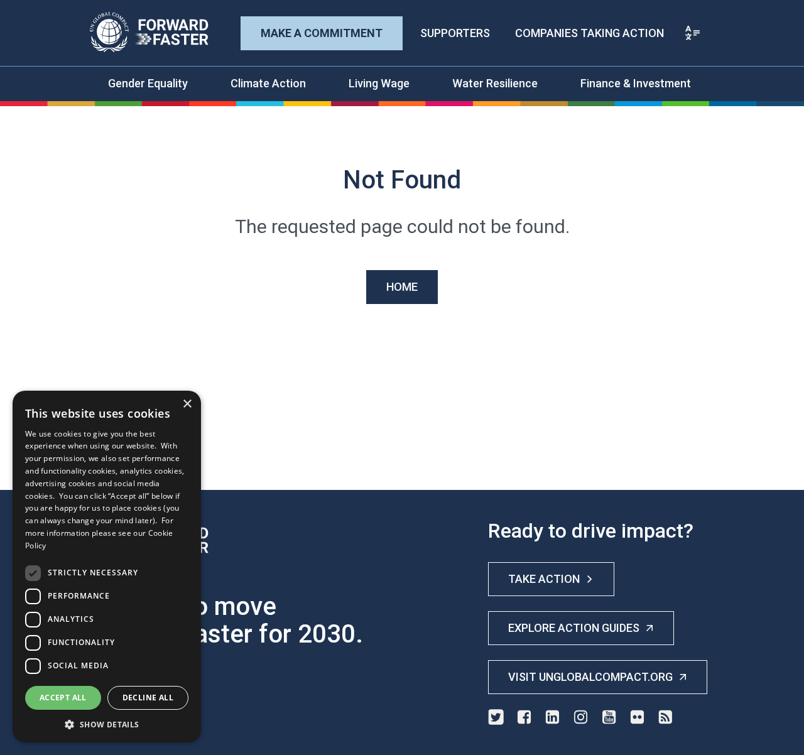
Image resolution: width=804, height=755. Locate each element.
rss (665, 717)
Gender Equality (148, 83)
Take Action (544, 578)
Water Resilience (495, 83)
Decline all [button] (147, 697)
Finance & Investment (635, 83)
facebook (524, 717)
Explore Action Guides (573, 627)
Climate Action (268, 83)
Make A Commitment (322, 33)
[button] (106, 724)
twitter (496, 717)
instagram (581, 717)
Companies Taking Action (589, 33)
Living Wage (379, 83)
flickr (637, 717)
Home (402, 286)
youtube (609, 717)
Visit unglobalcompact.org (590, 676)
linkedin (552, 717)
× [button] (187, 404)
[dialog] (107, 566)
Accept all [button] (63, 697)
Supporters (455, 33)
